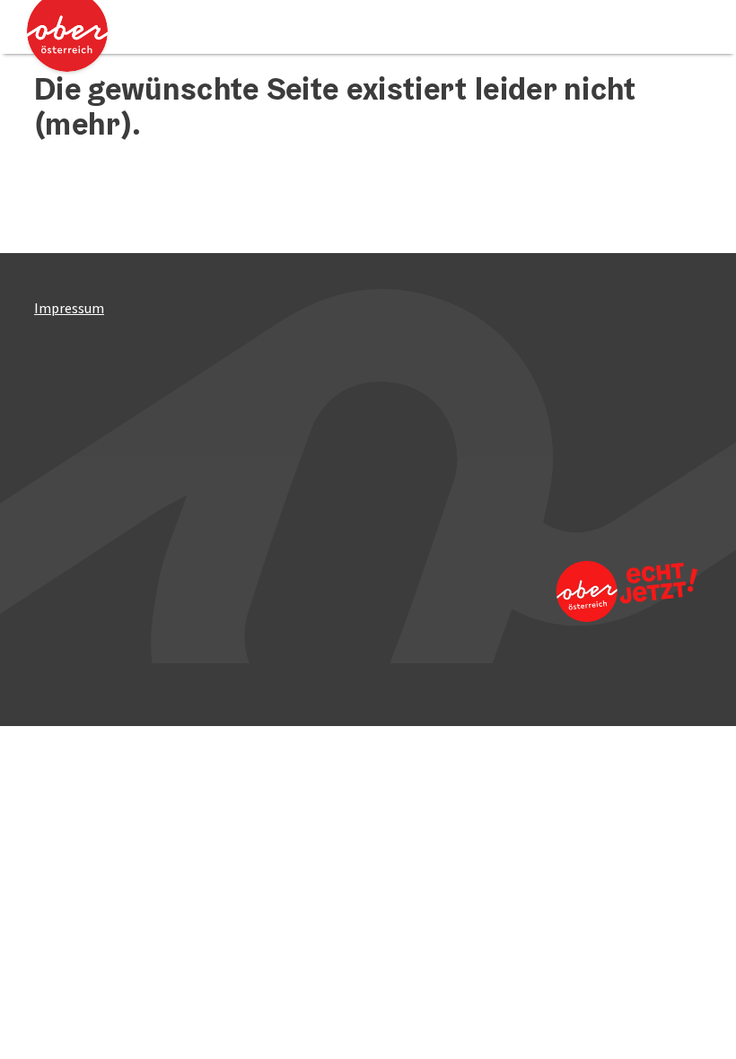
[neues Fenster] (618, 591)
